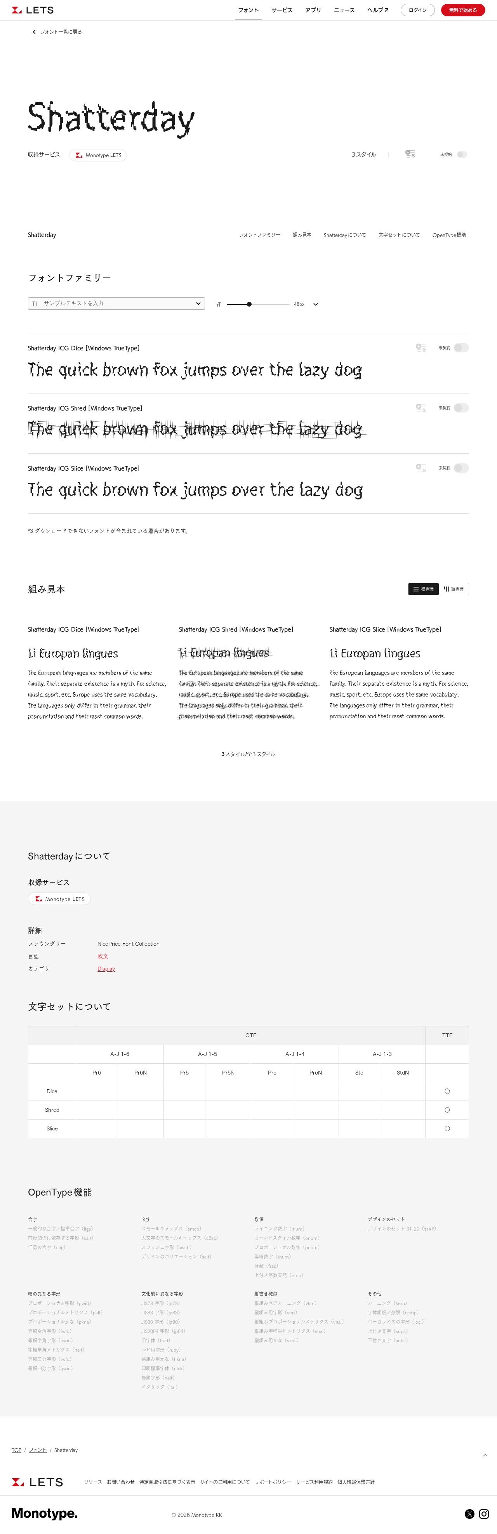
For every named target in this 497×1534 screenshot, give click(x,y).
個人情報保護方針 (356, 1482)
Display (106, 968)
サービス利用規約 (314, 1482)
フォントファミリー (259, 234)
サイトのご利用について (225, 1482)
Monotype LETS (65, 898)
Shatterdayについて (345, 234)
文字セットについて (399, 234)
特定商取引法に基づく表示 (167, 1482)
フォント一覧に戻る (61, 31)
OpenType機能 (449, 234)
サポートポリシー (273, 1482)
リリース (93, 1482)
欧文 (102, 956)
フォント (38, 1449)
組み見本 (302, 234)
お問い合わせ (121, 1482)
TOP (16, 1449)
